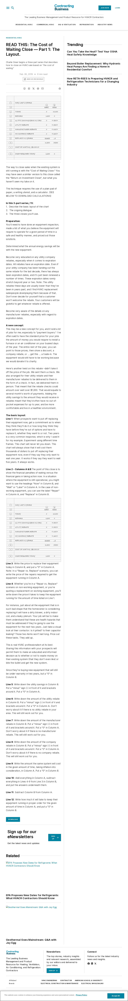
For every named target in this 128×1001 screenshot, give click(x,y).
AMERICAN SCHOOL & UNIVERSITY (88, 980)
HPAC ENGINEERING (49, 980)
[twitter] (33, 88)
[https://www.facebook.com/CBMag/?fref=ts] (88, 963)
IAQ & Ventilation (67, 24)
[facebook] (24, 88)
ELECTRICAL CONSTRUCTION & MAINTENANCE (59, 983)
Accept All (116, 996)
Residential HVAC (24, 24)
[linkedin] (29, 88)
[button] (8, 8)
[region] (64, 996)
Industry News (105, 24)
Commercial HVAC (45, 24)
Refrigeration (87, 24)
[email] (42, 88)
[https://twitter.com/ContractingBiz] (95, 963)
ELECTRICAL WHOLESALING (92, 983)
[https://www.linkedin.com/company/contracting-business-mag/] (92, 963)
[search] (12, 8)
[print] (59, 88)
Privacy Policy (81, 995)
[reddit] (38, 88)
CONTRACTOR (66, 980)
